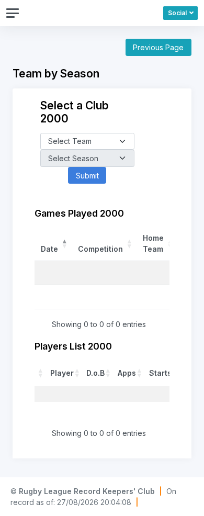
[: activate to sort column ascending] (41, 372)
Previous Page (158, 47)
